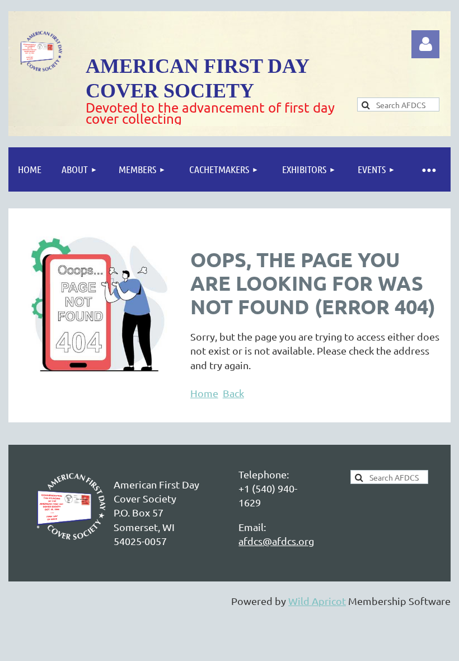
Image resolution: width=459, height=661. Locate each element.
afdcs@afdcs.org (276, 541)
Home (204, 393)
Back (233, 393)
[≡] (428, 169)
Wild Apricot (317, 601)
